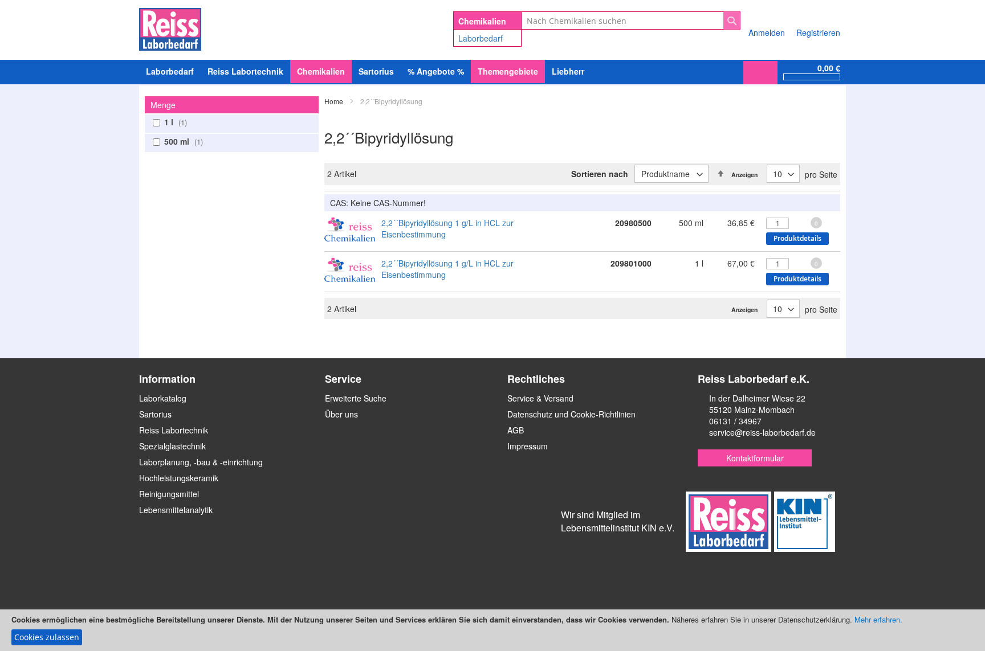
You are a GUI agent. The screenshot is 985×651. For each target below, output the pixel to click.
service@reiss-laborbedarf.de (762, 432)
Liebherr (568, 71)
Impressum (527, 446)
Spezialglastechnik (172, 446)
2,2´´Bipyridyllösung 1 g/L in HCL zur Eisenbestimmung (447, 228)
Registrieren (818, 32)
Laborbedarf (480, 38)
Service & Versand (540, 398)
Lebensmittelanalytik (176, 509)
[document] (492, 630)
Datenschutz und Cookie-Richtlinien (571, 414)
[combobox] (630, 20)
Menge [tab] (163, 104)
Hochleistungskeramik (178, 478)
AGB (515, 430)
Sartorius (155, 414)
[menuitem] (170, 71)
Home (334, 101)
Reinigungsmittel (169, 493)
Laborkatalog (162, 398)
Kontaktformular (755, 458)
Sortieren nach (599, 173)
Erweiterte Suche (355, 398)
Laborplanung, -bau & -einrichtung (201, 462)
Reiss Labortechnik (173, 430)
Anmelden (766, 32)
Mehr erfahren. (878, 619)
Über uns (341, 414)
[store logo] (170, 27)
